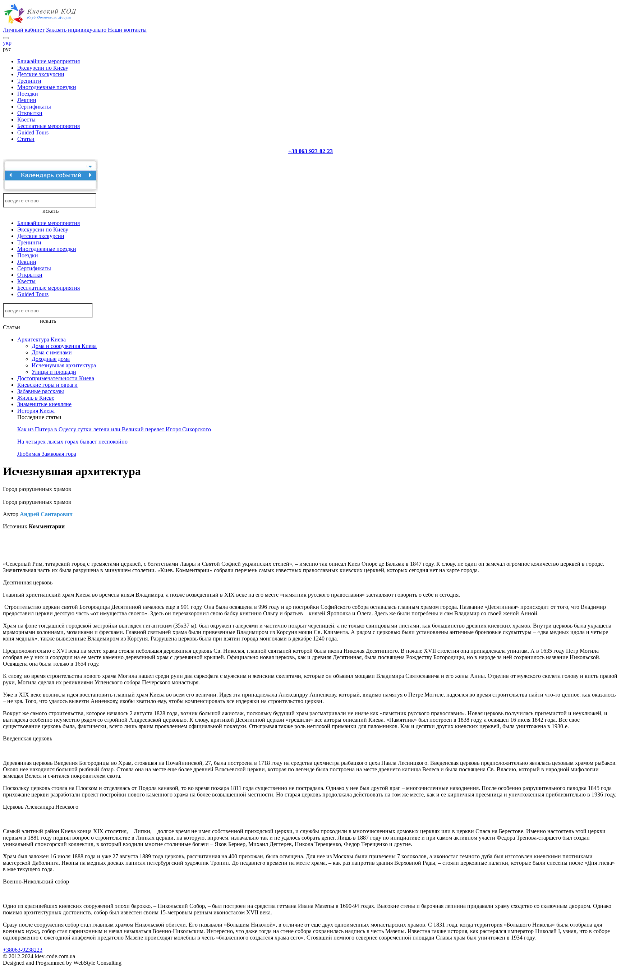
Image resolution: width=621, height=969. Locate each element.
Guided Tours (33, 132)
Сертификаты (34, 107)
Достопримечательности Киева (55, 378)
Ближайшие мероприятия (48, 61)
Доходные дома (51, 359)
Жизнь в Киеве (35, 398)
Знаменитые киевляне (44, 404)
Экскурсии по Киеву (42, 68)
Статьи (25, 139)
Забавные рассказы (40, 391)
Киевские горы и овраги (47, 385)
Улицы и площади (54, 372)
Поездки (27, 94)
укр (7, 43)
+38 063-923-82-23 (310, 151)
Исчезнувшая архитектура (64, 365)
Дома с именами (52, 352)
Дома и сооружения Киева (64, 346)
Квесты (26, 119)
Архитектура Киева (41, 339)
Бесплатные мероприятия (48, 126)
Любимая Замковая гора (46, 454)
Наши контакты (127, 30)
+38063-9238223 (22, 950)
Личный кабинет (24, 30)
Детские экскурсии (40, 74)
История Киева (36, 411)
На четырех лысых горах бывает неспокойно (72, 441)
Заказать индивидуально (77, 30)
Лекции (26, 100)
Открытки (29, 113)
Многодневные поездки (46, 87)
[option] (80, 539)
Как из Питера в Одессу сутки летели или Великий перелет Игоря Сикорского (114, 429)
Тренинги (29, 81)
